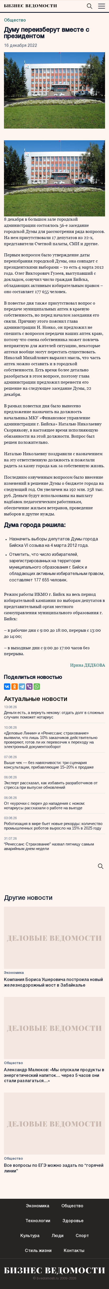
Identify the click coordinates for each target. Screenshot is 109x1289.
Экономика (14, 972)
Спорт (82, 1236)
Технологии (37, 1221)
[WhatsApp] (37, 686)
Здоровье (73, 1221)
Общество (15, 20)
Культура (29, 1236)
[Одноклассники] (14, 686)
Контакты (74, 1251)
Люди (57, 1236)
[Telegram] (22, 686)
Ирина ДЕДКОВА (87, 665)
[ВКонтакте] (7, 686)
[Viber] (29, 686)
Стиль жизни (38, 1251)
